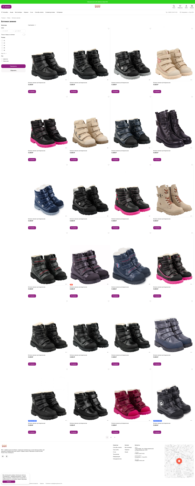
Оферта (42, 483)
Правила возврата (33, 483)
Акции (11, 12)
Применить (13, 66)
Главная (3, 18)
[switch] (24, 35)
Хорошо (9, 481)
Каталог (7, 6)
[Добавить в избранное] (67, 28)
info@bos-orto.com (139, 460)
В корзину (32, 91)
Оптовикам (59, 12)
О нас (31, 12)
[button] (180, 6)
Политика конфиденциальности (54, 483)
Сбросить (13, 70)
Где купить (116, 449)
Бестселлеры (18, 12)
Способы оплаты (39, 12)
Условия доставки (50, 12)
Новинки (26, 12)
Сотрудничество (117, 458)
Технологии (116, 454)
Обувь (8, 18)
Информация (116, 456)
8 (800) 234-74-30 (139, 453)
